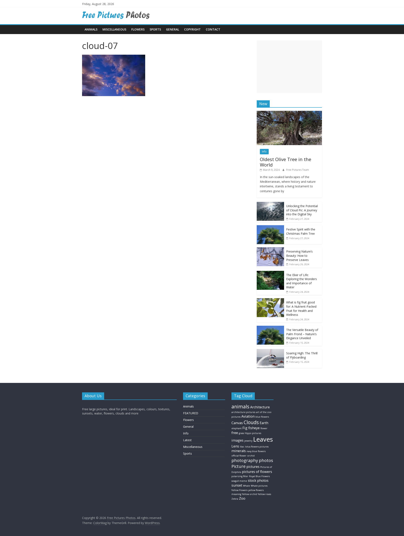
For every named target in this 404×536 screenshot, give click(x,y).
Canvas (237, 423)
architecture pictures (243, 412)
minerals (238, 451)
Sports (155, 29)
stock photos (258, 480)
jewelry (248, 440)
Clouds (251, 422)
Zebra (234, 498)
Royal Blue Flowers (259, 476)
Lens (235, 446)
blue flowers (262, 416)
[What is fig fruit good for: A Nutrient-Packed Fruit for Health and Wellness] (270, 300)
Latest (187, 440)
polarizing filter (239, 476)
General (172, 29)
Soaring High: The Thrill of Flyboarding (302, 355)
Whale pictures (259, 485)
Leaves (263, 439)
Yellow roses (264, 494)
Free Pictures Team (297, 170)
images (237, 440)
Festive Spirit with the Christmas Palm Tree (300, 231)
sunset (236, 485)
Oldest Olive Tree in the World (285, 162)
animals (240, 406)
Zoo (242, 498)
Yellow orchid (249, 494)
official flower (238, 455)
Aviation (248, 416)
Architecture (260, 407)
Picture (238, 466)
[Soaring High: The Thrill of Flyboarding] (270, 351)
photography (244, 460)
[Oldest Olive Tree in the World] (289, 113)
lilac (242, 446)
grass (241, 433)
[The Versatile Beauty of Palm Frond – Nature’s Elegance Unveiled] (270, 328)
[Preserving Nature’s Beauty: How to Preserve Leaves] (270, 249)
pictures (252, 466)
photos (266, 460)
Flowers (138, 29)
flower (263, 428)
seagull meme (239, 480)
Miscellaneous (114, 29)
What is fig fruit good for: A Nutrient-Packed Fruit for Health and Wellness (301, 308)
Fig (244, 428)
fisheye (254, 428)
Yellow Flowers (239, 490)
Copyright (192, 29)
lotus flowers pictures (256, 446)
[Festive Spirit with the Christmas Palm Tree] (270, 227)
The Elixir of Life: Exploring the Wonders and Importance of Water (301, 281)
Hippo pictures (253, 433)
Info (264, 151)
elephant (236, 428)
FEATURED (190, 413)
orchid (251, 455)
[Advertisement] (289, 66)
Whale (246, 485)
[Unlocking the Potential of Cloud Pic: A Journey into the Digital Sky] (270, 204)
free (234, 432)
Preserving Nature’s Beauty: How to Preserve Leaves (299, 255)
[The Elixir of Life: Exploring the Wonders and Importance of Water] (270, 273)
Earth (264, 423)
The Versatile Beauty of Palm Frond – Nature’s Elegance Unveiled (302, 334)
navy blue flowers (256, 451)
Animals (91, 29)
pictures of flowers (257, 471)
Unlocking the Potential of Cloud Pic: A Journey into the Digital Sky (302, 210)
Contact (213, 29)
